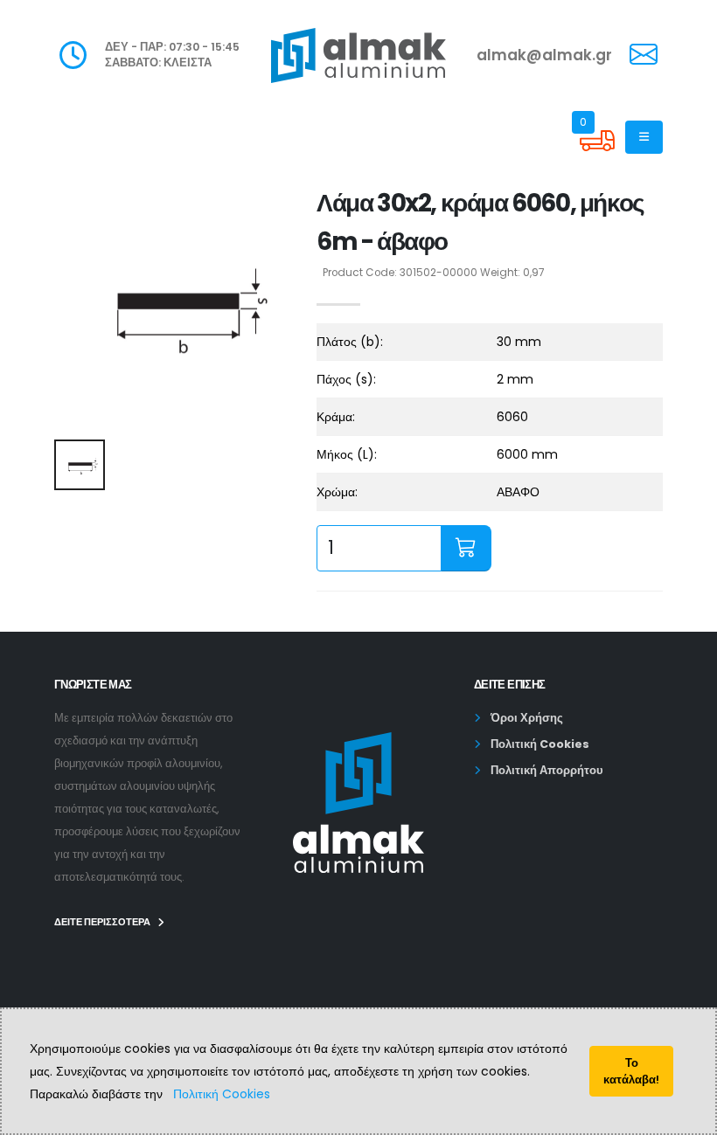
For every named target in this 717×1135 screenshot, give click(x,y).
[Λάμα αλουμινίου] (175, 305)
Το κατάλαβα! (631, 1071)
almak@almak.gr (544, 55)
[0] (597, 154)
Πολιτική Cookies (221, 1094)
